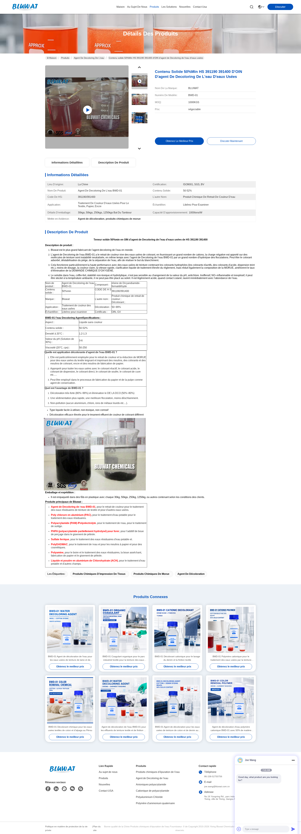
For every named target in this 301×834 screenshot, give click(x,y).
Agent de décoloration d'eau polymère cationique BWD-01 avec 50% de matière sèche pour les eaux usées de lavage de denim (231, 729)
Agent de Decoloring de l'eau (89, 58)
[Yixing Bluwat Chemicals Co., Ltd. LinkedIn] (56, 789)
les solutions (169, 6)
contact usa (200, 6)
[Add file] (239, 829)
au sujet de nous (137, 6)
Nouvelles (104, 784)
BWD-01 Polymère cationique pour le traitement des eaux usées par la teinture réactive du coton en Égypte (231, 658)
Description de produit (113, 162)
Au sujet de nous (108, 772)
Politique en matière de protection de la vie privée (66, 828)
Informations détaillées (67, 162)
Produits (65, 58)
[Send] (293, 829)
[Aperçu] (62, 773)
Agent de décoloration (191, 574)
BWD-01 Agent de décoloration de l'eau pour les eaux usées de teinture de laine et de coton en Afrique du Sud (70, 658)
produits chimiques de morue (151, 574)
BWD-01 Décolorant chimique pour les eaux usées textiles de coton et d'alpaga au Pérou (70, 729)
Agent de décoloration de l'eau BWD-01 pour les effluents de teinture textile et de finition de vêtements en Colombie (123, 729)
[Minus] (293, 760)
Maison (120, 6)
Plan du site (97, 828)
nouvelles (184, 6)
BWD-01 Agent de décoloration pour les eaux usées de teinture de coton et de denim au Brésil (177, 729)
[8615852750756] (64, 789)
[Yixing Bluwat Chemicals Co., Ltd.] (25, 7)
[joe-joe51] (80, 789)
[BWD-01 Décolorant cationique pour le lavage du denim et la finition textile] (177, 630)
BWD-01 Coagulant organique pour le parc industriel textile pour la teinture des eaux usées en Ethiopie (124, 658)
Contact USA (106, 790)
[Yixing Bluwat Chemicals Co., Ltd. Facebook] (48, 789)
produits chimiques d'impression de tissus (99, 574)
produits (154, 6)
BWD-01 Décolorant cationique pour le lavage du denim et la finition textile (177, 658)
